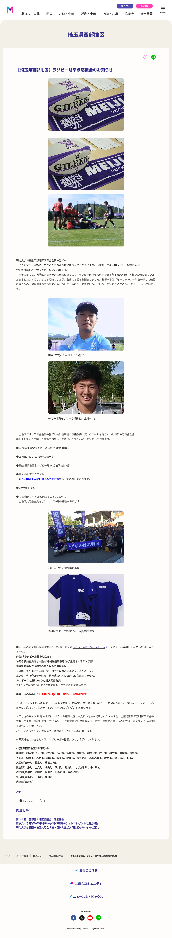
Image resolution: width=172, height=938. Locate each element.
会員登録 (144, 6)
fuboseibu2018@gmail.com (89, 647)
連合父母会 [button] (148, 13)
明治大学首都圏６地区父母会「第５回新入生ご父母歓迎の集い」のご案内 (57, 827)
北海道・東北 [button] (31, 13)
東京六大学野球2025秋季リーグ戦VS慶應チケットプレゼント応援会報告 (57, 823)
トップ (7, 855)
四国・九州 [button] (110, 13)
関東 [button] (49, 13)
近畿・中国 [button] (88, 13)
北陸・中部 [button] (66, 13)
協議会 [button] (129, 13)
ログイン (125, 6)
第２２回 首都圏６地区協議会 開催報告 (40, 819)
